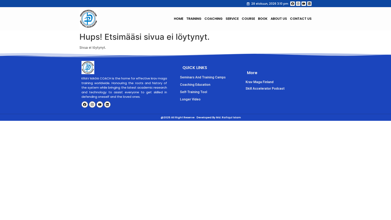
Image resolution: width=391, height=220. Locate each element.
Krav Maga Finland (259, 82)
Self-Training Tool (193, 92)
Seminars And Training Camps (203, 77)
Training (193, 19)
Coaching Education (195, 85)
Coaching (213, 19)
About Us (279, 19)
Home (178, 19)
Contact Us (301, 19)
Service (232, 19)
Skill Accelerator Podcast (265, 88)
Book (263, 19)
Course (248, 19)
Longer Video (190, 99)
